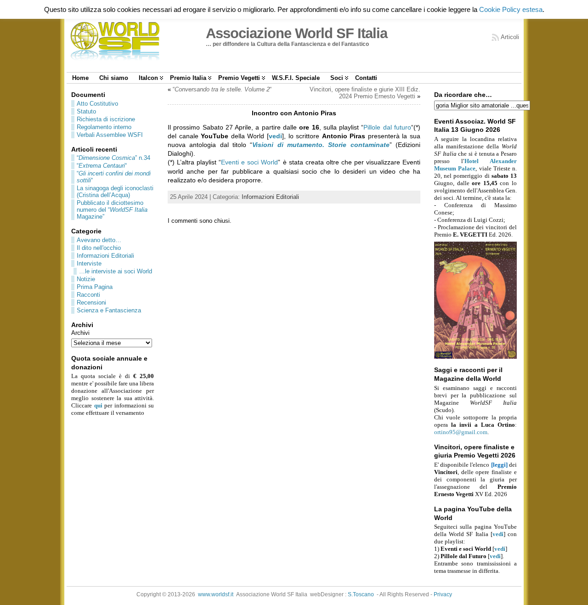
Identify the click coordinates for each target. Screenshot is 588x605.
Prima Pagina (95, 286)
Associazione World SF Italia (296, 33)
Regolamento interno (104, 127)
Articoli (510, 37)
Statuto (86, 111)
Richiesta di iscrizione (106, 119)
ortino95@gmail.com (460, 432)
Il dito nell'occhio (99, 247)
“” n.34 (113, 157)
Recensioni (91, 302)
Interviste (89, 263)
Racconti (88, 294)
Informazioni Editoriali (105, 255)
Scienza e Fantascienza (109, 310)
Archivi (80, 332)
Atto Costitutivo (97, 103)
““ (102, 165)
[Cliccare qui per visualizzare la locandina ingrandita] (475, 356)
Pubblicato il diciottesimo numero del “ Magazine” (112, 209)
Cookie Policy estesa (511, 9)
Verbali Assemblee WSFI (110, 134)
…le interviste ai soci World (115, 271)
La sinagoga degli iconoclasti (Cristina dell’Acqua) (115, 191)
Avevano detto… (99, 240)
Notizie (86, 279)
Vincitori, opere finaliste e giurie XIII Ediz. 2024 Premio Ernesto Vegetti (365, 93)
